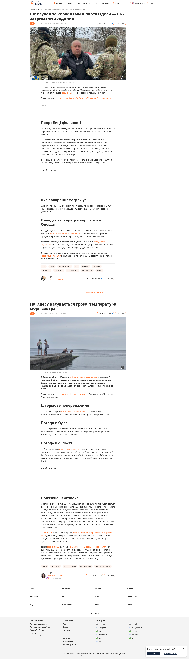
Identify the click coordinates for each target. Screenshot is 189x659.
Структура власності (71, 636)
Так (153, 653)
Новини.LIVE (65, 394)
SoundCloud (136, 635)
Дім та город (99, 588)
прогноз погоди (85, 566)
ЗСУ (76, 266)
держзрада (46, 270)
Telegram (102, 628)
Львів (96, 596)
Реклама (66, 633)
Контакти (66, 630)
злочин (99, 270)
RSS (133, 638)
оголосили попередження (74, 411)
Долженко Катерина (54, 575)
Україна (59, 3)
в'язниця (85, 266)
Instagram (103, 635)
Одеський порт (72, 270)
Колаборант (59, 270)
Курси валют (68, 642)
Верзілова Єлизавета (54, 279)
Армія (77, 3)
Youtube (102, 624)
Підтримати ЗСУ (140, 3)
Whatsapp (103, 642)
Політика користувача (38, 624)
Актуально (66, 588)
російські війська (64, 266)
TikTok (134, 624)
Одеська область (70, 566)
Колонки (105, 3)
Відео (117, 3)
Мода (32, 605)
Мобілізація (132, 596)
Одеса (40, 9)
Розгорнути (94, 613)
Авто (32, 588)
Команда (66, 639)
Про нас (66, 624)
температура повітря (103, 566)
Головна (32, 9)
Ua (152, 3)
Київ (64, 596)
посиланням (79, 394)
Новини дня (67, 605)
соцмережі (96, 266)
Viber (101, 631)
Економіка (87, 3)
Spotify (135, 631)
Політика (130, 605)
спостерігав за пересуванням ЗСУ (66, 233)
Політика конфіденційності (40, 627)
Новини (69, 3)
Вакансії (66, 627)
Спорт (96, 3)
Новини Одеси (87, 270)
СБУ (44, 266)
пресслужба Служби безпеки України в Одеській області (86, 98)
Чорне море (55, 566)
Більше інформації (170, 653)
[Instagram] (47, 578)
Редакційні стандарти (38, 633)
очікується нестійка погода (84, 377)
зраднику (66, 93)
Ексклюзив (34, 596)
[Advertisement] (77, 111)
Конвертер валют (69, 645)
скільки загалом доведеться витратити (88, 547)
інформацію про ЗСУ (51, 255)
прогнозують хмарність (70, 449)
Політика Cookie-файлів (39, 636)
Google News (137, 628)
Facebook (102, 638)
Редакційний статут (37, 630)
